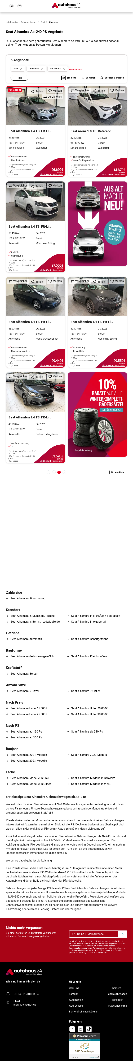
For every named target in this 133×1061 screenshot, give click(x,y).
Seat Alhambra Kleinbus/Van (89, 656)
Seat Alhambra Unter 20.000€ (89, 708)
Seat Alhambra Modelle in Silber (31, 784)
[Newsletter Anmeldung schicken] (122, 934)
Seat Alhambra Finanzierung (28, 598)
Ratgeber (117, 999)
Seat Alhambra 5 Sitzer (25, 691)
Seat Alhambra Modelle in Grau (30, 778)
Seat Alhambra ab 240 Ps (87, 731)
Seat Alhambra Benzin (24, 673)
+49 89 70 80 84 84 (28, 994)
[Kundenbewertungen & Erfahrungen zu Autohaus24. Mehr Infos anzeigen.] (84, 1045)
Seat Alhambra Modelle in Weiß (90, 784)
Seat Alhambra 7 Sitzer (85, 691)
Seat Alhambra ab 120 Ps (26, 731)
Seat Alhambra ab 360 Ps (26, 737)
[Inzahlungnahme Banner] (97, 223)
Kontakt (73, 994)
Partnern (96, 948)
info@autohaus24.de (24, 1004)
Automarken (76, 999)
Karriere (116, 988)
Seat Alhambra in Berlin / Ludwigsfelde (35, 621)
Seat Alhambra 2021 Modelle (29, 754)
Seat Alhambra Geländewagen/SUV (33, 656)
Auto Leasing (76, 1005)
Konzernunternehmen (78, 948)
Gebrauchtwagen (117, 994)
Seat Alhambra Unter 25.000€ (29, 714)
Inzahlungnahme (117, 1005)
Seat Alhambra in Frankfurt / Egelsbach (95, 615)
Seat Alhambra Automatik (26, 639)
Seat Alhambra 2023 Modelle (29, 760)
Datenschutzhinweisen (81, 950)
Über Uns (74, 988)
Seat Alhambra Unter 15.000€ (29, 708)
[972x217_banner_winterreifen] (97, 414)
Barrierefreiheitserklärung (83, 1011)
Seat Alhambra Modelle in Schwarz (93, 778)
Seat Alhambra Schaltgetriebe (89, 639)
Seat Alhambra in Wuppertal (88, 621)
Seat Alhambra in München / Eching (33, 615)
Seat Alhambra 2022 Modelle (89, 754)
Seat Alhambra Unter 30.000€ (89, 714)
